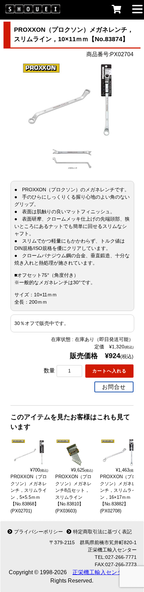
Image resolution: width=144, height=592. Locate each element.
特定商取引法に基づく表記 (102, 531)
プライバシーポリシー (38, 531)
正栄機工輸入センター (100, 572)
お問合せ (114, 387)
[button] (137, 8)
